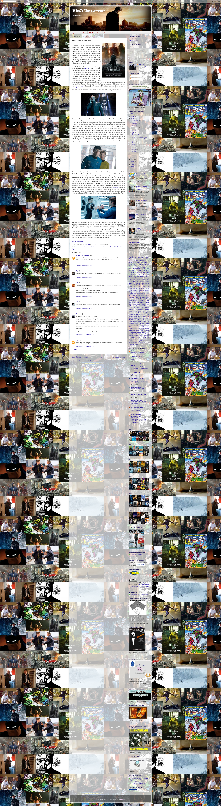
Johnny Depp (141, 297)
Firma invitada (133, 281)
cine (97, 247)
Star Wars (141, 332)
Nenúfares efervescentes (138, 351)
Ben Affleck (132, 260)
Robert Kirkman (144, 325)
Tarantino (138, 337)
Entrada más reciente (80, 357)
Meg (77, 271)
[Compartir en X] (104, 244)
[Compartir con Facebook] (106, 244)
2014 (132, 116)
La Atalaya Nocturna (137, 393)
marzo (134, 149)
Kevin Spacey (133, 300)
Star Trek (87, 68)
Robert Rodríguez (133, 326)
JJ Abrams (106, 247)
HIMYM (135, 288)
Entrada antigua (119, 357)
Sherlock (115, 187)
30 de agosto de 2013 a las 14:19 (85, 346)
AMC (141, 257)
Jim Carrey (146, 293)
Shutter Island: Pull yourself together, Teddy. (141, 230)
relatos (144, 321)
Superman (132, 337)
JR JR (147, 299)
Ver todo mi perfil (141, 67)
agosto (134, 130)
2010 (132, 162)
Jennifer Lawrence (139, 292)
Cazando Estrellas (136, 387)
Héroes (131, 288)
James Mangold (143, 290)
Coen (139, 270)
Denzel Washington (134, 276)
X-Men (147, 342)
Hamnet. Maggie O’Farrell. (138, 388)
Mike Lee (78, 314)
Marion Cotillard (141, 304)
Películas (91, 33)
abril (133, 146)
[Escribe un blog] (102, 244)
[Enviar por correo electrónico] (101, 244)
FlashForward (142, 281)
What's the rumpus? (89, 10)
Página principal (76, 33)
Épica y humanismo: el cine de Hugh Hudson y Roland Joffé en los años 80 (139, 381)
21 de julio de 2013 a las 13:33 (84, 265)
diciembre (135, 120)
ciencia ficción (91, 247)
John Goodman (133, 297)
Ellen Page (146, 278)
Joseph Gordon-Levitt (139, 299)
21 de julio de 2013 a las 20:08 (84, 277)
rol (138, 326)
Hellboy (147, 286)
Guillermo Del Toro (133, 285)
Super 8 (82, 86)
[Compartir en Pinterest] (107, 244)
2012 (132, 157)
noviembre (135, 123)
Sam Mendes (141, 328)
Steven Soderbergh (144, 334)
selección (138, 330)
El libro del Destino (136, 356)
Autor (84, 33)
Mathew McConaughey (135, 307)
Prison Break (137, 321)
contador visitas (133, 40)
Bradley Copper (135, 262)
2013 (132, 118)
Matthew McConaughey (136, 309)
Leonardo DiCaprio (143, 300)
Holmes (101, 247)
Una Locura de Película (138, 407)
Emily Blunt (132, 279)
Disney (142, 276)
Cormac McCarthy (141, 272)
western (136, 342)
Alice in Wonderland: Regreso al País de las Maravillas (142, 188)
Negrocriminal (142, 316)
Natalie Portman (133, 316)
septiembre (135, 128)
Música (147, 314)
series (143, 330)
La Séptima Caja (135, 372)
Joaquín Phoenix (140, 295)
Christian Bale (133, 266)
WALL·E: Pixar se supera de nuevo (141, 215)
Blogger (122, 799)
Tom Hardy (143, 339)
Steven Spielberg (134, 335)
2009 (132, 164)
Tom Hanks (136, 339)
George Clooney (145, 283)
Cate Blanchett (145, 264)
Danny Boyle (136, 274)
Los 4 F (135, 302)
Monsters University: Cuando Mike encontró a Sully (140, 138)
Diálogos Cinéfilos (136, 400)
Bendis (144, 260)
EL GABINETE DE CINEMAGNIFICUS (136, 415)
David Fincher (145, 274)
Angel (77, 340)
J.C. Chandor (146, 288)
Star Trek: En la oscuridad (139, 135)
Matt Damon (145, 307)
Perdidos (131, 320)
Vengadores (141, 341)
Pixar (130, 321)
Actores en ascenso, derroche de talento (141, 201)
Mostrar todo (146, 425)
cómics (132, 272)
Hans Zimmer (142, 285)
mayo (134, 144)
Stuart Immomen (144, 335)
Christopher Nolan (144, 266)
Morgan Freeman (139, 314)
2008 (132, 166)
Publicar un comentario (80, 350)
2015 (132, 113)
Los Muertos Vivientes (143, 302)
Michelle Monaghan (140, 312)
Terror (144, 337)
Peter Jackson (139, 320)
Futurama (137, 283)
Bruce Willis (138, 264)
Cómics (99, 33)
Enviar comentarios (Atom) (86, 360)
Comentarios (134, 79)
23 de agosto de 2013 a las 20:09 (85, 334)
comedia (146, 270)
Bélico (147, 259)
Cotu (77, 302)
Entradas (133, 76)
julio (133, 133)
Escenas (138, 279)
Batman (144, 259)
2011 (132, 159)
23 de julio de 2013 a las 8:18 (84, 308)
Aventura (84, 247)
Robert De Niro (145, 323)
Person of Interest (81, 88)
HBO (143, 286)
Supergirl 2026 (135, 374)
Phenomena (146, 320)
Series (105, 33)
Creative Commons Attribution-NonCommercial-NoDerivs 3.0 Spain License (139, 586)
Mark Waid (136, 306)
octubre (134, 125)
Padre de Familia (144, 318)
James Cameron (133, 290)
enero (134, 154)
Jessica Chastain (138, 293)
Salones (135, 328)
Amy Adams (146, 257)
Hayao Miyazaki (137, 286)
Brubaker (143, 262)
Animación (132, 259)
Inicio (101, 357)
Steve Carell (135, 334)
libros (131, 302)
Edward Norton (139, 278)
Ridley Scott (138, 323)
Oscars (136, 318)
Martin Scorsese (144, 306)
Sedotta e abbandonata (137, 352)
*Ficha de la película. (78, 241)
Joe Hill (147, 295)
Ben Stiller (139, 260)
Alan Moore (137, 257)
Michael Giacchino (115, 247)
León (77, 283)
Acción (131, 257)
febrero (134, 151)
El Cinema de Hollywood (83, 255)
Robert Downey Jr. (134, 325)
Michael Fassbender (139, 311)
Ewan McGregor (145, 279)
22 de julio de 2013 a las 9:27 (84, 296)
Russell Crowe (142, 326)
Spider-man (135, 332)
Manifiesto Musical (134, 242)
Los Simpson (132, 304)
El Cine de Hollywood (137, 378)
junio (133, 142)
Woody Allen (142, 342)
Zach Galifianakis (133, 344)
